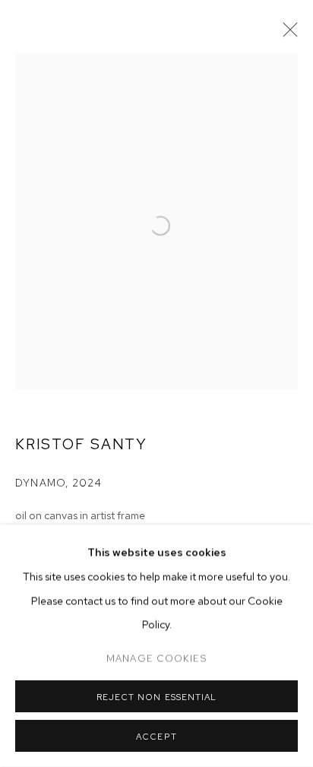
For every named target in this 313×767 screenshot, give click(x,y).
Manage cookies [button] (156, 657)
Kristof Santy (81, 444)
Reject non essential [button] (156, 697)
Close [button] (286, 34)
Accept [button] (156, 736)
